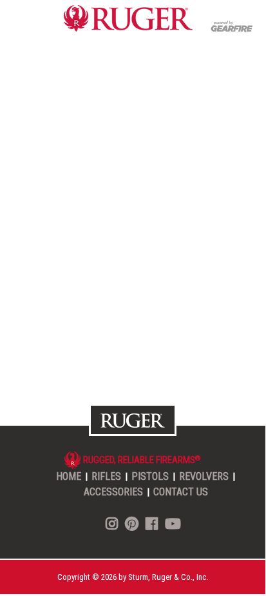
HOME (68, 476)
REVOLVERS (204, 476)
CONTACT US (180, 492)
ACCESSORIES (113, 492)
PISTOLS (150, 476)
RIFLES (106, 476)
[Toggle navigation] (38, 19)
